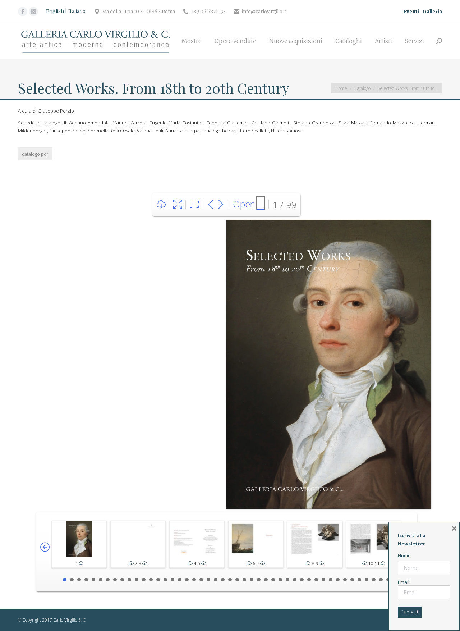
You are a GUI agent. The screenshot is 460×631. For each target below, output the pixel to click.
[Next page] (220, 204)
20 (201, 579)
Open (244, 204)
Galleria (432, 12)
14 (158, 579)
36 (316, 579)
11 (136, 579)
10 (129, 579)
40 (345, 579)
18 (187, 579)
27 (251, 579)
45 (381, 579)
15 (165, 579)
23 (223, 579)
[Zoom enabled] (194, 204)
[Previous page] (210, 204)
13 (151, 579)
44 (374, 579)
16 (172, 579)
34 (302, 579)
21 (208, 579)
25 (237, 579)
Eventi (411, 12)
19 (194, 579)
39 (338, 579)
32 (287, 579)
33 (294, 579)
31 (280, 579)
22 (215, 579)
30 (273, 579)
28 (259, 579)
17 (179, 579)
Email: (404, 582)
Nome (404, 555)
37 (323, 579)
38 (330, 579)
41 (352, 579)
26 (244, 579)
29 (266, 579)
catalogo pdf (35, 154)
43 (366, 579)
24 (230, 579)
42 (359, 579)
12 (144, 579)
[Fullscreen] (177, 204)
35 (309, 579)
